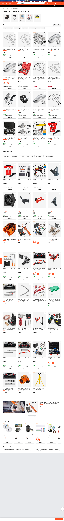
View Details (25, 57)
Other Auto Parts (15, 8)
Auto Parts (11, 8)
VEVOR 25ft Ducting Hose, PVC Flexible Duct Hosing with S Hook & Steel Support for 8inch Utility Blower (9, 239)
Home (4, 8)
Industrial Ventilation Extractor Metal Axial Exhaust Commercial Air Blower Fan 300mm (9, 210)
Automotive (7, 8)
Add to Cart (10, 57)
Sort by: (55, 24)
